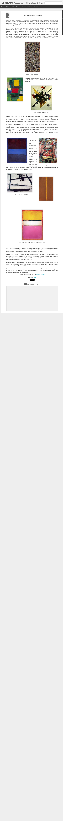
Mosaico (18, 7)
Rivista (13, 7)
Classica (3, 7)
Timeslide (36, 7)
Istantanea (29, 7)
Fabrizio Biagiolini (40, 274)
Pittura (34, 277)
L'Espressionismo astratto (32, 15)
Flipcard (8, 7)
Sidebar (24, 7)
